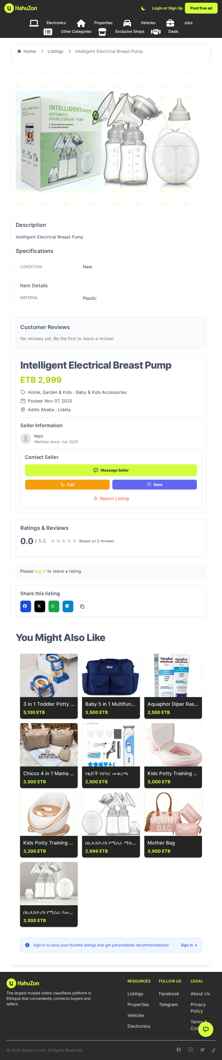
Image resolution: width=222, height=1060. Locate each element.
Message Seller (115, 470)
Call (70, 484)
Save (158, 484)
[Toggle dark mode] (143, 8)
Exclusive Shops (130, 31)
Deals (173, 31)
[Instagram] (190, 1050)
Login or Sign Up (167, 8)
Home (30, 51)
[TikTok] (214, 1050)
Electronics (56, 22)
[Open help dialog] (205, 1029)
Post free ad (201, 8)
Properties (103, 22)
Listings (55, 51)
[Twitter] (202, 1050)
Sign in (189, 945)
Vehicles (148, 22)
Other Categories (76, 31)
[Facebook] (178, 1050)
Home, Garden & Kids (50, 392)
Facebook (169, 993)
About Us (200, 993)
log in (40, 571)
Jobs (188, 22)
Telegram (168, 1004)
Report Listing (114, 498)
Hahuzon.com (33, 1050)
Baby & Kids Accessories (101, 392)
